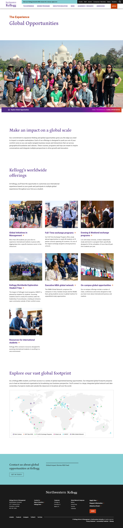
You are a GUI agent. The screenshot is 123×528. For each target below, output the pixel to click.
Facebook (18, 517)
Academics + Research (85, 6)
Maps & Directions (39, 502)
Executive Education (60, 6)
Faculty (81, 1)
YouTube (40, 517)
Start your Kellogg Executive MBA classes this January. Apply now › (40, 1)
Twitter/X (33, 517)
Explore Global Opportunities (20, 110)
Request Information (96, 503)
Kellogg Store (37, 504)
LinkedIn (11, 517)
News (73, 6)
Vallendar (73, 508)
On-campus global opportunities (96, 285)
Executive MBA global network (59, 285)
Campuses (57, 500)
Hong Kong (74, 504)
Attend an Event (95, 506)
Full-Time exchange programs (59, 233)
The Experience (28, 6)
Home (93, 109)
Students (114, 1)
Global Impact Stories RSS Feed (57, 465)
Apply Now (93, 500)
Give (92, 511)
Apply (114, 6)
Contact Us (37, 500)
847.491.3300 (13, 508)
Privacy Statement (90, 521)
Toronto (73, 506)
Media (108, 1)
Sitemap (112, 521)
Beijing (72, 502)
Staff (85, 1)
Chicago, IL (57, 502)
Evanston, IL (57, 504)
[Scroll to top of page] (116, 518)
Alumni (90, 1)
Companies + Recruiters (99, 1)
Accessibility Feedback (102, 521)
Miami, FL (56, 506)
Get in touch (16, 474)
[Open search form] (120, 1)
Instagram (25, 517)
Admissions (101, 6)
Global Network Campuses (77, 500)
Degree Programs (43, 6)
